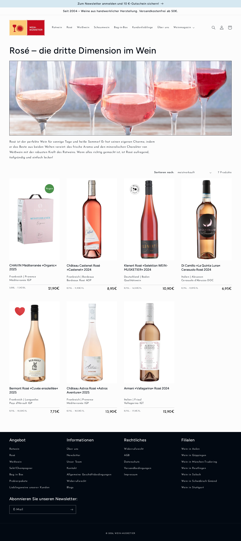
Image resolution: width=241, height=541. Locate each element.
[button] (183, 28)
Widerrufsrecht (76, 481)
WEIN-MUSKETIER (125, 533)
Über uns (72, 449)
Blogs (70, 487)
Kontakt (72, 468)
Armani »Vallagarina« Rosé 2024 (146, 388)
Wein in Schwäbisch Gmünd (199, 481)
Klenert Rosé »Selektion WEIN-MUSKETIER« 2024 (146, 267)
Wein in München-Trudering (199, 462)
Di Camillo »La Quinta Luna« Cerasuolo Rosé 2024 (200, 267)
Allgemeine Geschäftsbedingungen (89, 474)
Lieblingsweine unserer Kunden (29, 487)
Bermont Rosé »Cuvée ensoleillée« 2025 (33, 390)
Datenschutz (132, 462)
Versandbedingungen (137, 468)
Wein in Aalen (190, 449)
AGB (127, 455)
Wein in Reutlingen (193, 468)
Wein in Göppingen (193, 455)
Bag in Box (16, 474)
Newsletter (73, 455)
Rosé (12, 455)
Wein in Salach (191, 474)
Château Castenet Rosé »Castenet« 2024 (83, 267)
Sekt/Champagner (21, 468)
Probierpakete (18, 481)
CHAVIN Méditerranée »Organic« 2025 (33, 267)
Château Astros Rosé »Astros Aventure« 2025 (87, 390)
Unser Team (74, 462)
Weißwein (15, 462)
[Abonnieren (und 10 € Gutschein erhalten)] (72, 509)
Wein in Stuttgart (192, 487)
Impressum (131, 474)
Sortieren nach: (164, 172)
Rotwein (14, 449)
